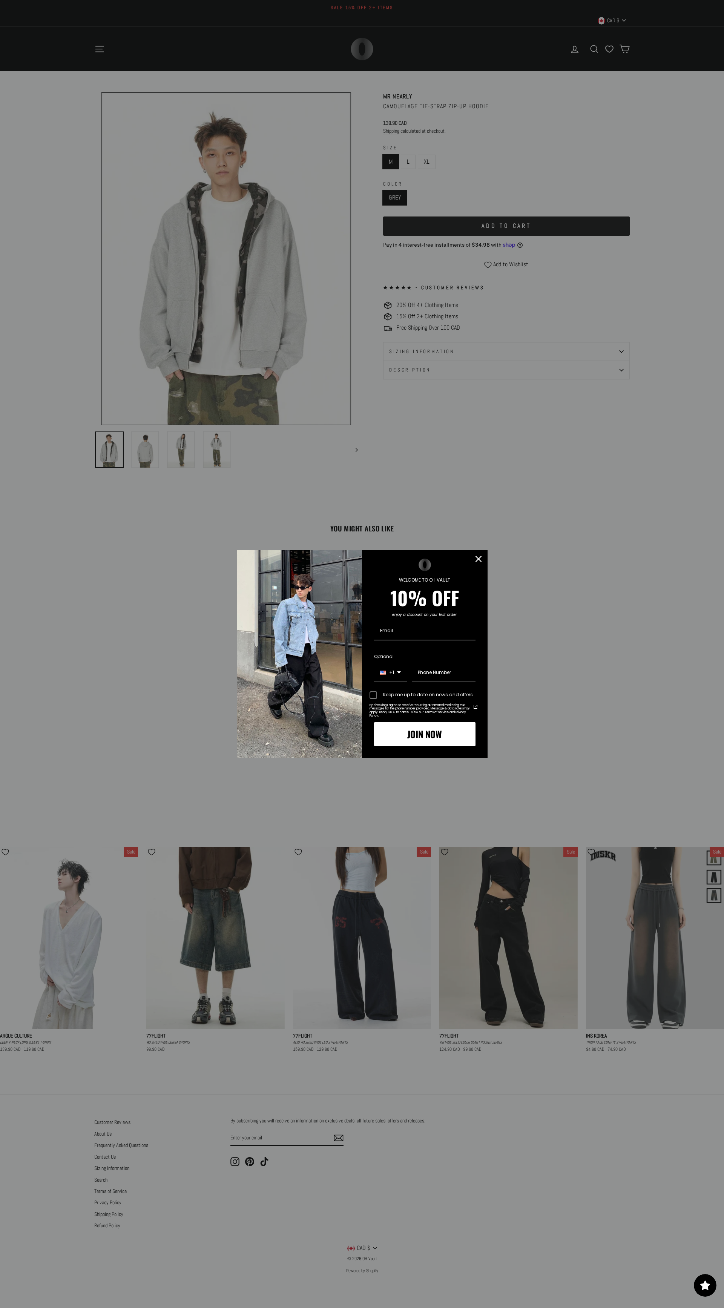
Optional (384, 656)
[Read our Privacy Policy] (475, 706)
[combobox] (390, 673)
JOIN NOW (424, 734)
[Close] (478, 559)
